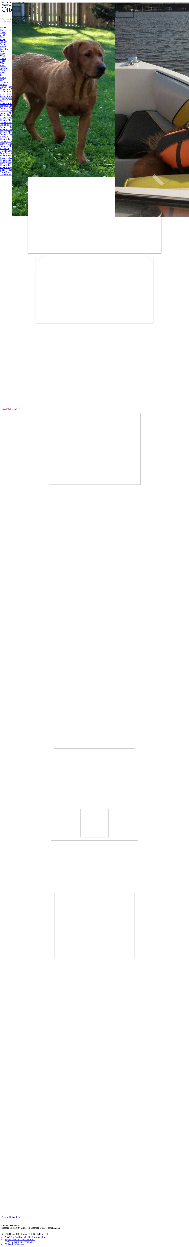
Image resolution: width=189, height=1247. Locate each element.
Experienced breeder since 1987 (20, 1239)
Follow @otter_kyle (10, 1217)
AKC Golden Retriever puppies (19, 1242)
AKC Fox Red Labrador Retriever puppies (25, 1237)
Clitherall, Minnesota (14, 1244)
